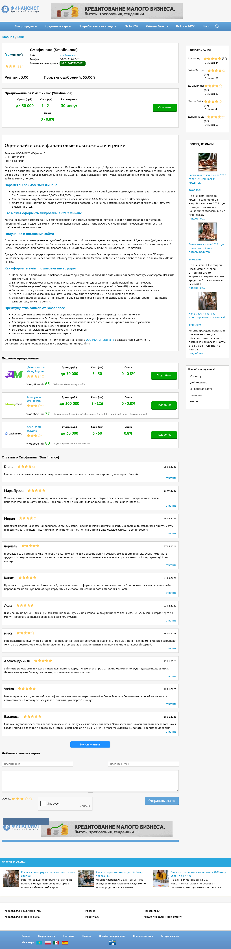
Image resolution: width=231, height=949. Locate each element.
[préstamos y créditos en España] (65, 942)
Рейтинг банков (157, 26)
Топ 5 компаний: (200, 50)
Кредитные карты (58, 26)
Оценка (6, 798)
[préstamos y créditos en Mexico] (56, 942)
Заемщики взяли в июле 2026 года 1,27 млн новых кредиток (207, 178)
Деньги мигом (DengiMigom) (36, 369)
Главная (8, 37)
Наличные (196, 395)
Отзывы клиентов (143, 936)
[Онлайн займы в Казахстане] (39, 942)
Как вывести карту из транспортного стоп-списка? (48, 874)
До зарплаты (196, 85)
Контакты (68, 936)
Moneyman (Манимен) (34, 399)
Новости (86, 936)
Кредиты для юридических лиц (23, 910)
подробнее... (197, 218)
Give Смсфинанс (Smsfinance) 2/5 (18, 799)
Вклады (26, 936)
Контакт (194, 401)
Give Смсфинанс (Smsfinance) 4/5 (26, 799)
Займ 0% (131, 26)
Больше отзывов (90, 744)
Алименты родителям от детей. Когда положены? (119, 874)
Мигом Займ (196, 101)
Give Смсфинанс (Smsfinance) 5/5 (31, 799)
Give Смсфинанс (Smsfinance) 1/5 (13, 799)
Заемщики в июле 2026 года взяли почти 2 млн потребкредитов (207, 248)
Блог (206, 26)
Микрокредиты (26, 26)
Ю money (195, 376)
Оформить (164, 107)
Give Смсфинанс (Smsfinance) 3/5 (22, 799)
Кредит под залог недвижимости (163, 916)
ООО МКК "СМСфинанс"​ (100, 339)
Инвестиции (92, 916)
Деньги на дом (197, 116)
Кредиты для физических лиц (22, 916)
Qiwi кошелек (198, 382)
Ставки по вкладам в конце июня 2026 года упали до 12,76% (198, 874)
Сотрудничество (170, 936)
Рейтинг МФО (185, 26)
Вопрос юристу (46, 936)
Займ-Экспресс (197, 70)
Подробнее (164, 375)
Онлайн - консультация (112, 936)
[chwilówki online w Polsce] (48, 942)
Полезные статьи (13, 862)
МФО (21, 37)
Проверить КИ (152, 910)
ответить (171, 478)
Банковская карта (201, 388)
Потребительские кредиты (98, 26)
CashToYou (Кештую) (34, 428)
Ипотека (90, 910)
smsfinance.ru (68, 55)
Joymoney (194, 58)
